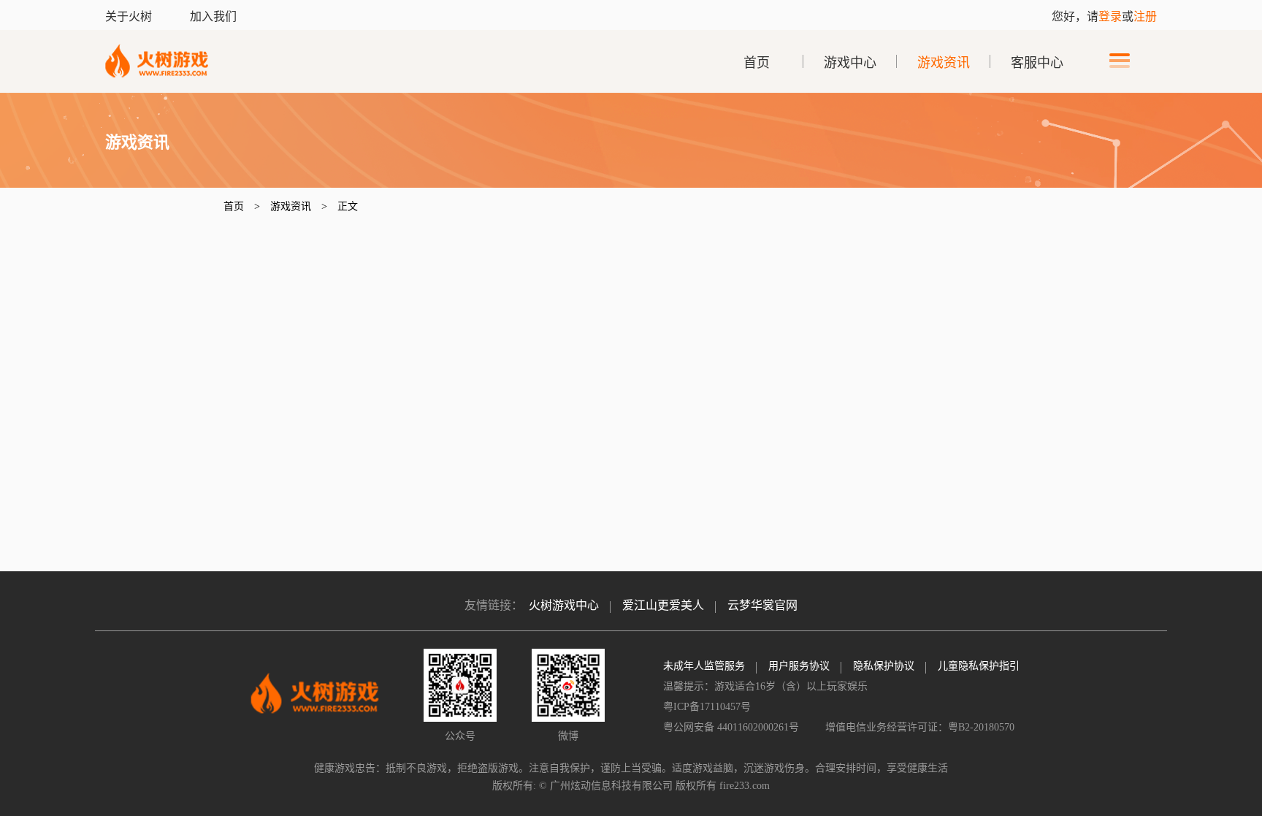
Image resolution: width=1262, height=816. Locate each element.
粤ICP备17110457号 (707, 706)
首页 (756, 63)
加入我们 (213, 16)
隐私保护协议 (883, 665)
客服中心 (1037, 63)
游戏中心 (850, 63)
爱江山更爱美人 (663, 605)
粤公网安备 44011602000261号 (732, 727)
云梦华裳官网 (762, 605)
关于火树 (130, 16)
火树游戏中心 (564, 605)
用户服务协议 (799, 665)
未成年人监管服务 (704, 665)
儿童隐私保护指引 (979, 665)
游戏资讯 (943, 63)
